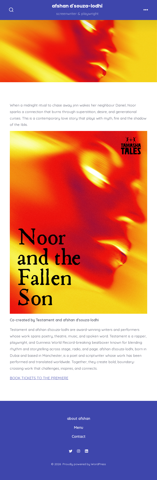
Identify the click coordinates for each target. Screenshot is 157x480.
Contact (78, 436)
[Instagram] (78, 451)
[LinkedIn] (86, 451)
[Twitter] (70, 451)
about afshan (78, 418)
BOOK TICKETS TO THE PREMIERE (39, 378)
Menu (78, 427)
